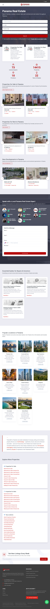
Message (6, 245)
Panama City (9, 354)
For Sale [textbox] (5, 25)
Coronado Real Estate (8, 524)
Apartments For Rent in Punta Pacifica (12, 499)
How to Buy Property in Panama (32, 575)
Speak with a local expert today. (39, 39)
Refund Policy (5, 595)
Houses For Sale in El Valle (9, 479)
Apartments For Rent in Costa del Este (12, 501)
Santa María (25, 411)
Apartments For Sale (8, 468)
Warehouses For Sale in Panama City (11, 483)
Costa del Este (25, 354)
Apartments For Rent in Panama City (11, 495)
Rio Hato (30, 113)
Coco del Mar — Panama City (10, 185)
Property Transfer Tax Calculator (32, 571)
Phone (5, 240)
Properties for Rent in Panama (20, 603)
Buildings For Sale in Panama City (11, 485)
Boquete (41, 382)
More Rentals (5, 127)
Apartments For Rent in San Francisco (11, 497)
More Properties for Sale (7, 89)
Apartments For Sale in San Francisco (11, 472)
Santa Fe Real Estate (8, 535)
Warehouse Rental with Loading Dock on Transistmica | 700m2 (13, 145)
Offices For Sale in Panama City (10, 481)
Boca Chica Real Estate (8, 530)
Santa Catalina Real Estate (9, 532)
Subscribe (44, 559)
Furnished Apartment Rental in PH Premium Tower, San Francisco (37, 145)
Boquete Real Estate (8, 528)
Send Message (25, 253)
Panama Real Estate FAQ (30, 577)
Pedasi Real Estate (8, 539)
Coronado (9, 411)
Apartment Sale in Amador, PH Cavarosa (12, 108)
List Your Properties (33, 597)
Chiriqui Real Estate (8, 526)
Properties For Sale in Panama (16, 48)
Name (5, 230)
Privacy (4, 593)
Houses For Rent (7, 503)
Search (25, 36)
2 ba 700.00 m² (8, 149)
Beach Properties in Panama (10, 517)
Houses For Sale (7, 476)
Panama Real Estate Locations (21, 604)
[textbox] (25, 28)
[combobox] (25, 25)
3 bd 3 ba (31, 149)
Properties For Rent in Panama (40, 48)
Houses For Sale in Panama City (10, 478)
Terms (4, 591)
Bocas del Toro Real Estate (9, 534)
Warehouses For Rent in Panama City (11, 508)
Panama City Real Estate (9, 519)
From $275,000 (31, 183)
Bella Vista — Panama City (33, 185)
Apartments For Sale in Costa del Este (11, 474)
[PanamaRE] (25, 4)
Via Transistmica (8, 150)
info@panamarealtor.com (9, 583)
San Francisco (31, 150)
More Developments (7, 163)
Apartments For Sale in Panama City (11, 470)
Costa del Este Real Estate (9, 520)
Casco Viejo (9, 382)
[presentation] (2, 105)
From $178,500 (8, 183)
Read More (5, 295)
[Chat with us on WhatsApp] (47, 602)
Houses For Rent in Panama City (10, 505)
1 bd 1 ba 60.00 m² (10, 111)
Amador (6, 113)
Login (46, 1)
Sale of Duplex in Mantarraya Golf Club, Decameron (37, 108)
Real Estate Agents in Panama (33, 603)
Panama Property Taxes (30, 573)
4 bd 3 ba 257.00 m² (34, 111)
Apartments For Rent (8, 493)
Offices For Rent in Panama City (10, 506)
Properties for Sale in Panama (8, 603)
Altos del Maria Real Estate (9, 537)
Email (5, 235)
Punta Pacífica (25, 382)
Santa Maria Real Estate (9, 522)
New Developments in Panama (8, 604)
